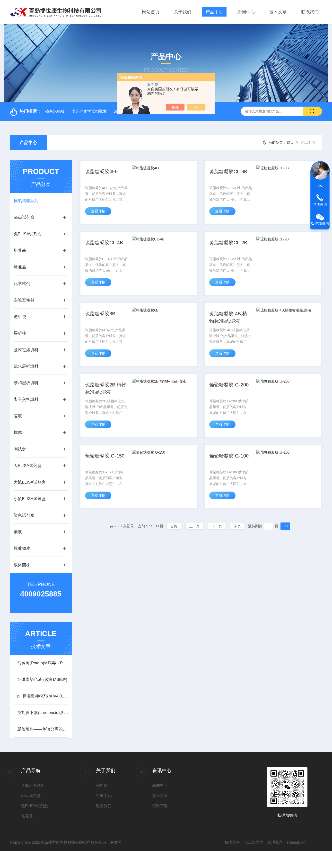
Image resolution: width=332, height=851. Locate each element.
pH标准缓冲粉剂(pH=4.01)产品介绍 (42, 696)
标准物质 (22, 548)
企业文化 (104, 796)
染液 (18, 532)
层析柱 (20, 333)
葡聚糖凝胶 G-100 (229, 455)
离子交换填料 (26, 399)
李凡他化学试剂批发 (89, 111)
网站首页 (150, 11)
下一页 (217, 526)
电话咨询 (320, 204)
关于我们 (182, 11)
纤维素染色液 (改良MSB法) (42, 679)
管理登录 (275, 842)
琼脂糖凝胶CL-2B (228, 242)
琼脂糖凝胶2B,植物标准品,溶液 (105, 388)
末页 (237, 526)
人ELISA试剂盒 (28, 465)
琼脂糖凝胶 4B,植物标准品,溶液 (228, 317)
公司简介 (104, 785)
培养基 (20, 250)
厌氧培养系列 (26, 201)
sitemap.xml (297, 842)
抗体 (18, 432)
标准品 (20, 267)
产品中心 (214, 11)
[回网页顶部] (320, 186)
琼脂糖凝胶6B (100, 313)
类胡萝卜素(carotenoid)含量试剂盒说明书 (42, 712)
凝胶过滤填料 (26, 350)
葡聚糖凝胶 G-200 (229, 384)
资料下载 (160, 806)
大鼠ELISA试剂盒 (30, 482)
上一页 (194, 526)
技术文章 (278, 11)
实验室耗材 (24, 300)
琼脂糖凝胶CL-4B (104, 242)
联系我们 (310, 11)
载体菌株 (22, 565)
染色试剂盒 (24, 515)
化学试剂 (22, 283)
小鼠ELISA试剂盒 (30, 498)
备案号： (118, 842)
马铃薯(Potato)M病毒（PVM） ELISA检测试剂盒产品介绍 (42, 663)
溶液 (18, 416)
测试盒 (20, 449)
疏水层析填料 (26, 366)
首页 (290, 142)
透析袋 (20, 316)
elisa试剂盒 (24, 217)
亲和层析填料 (26, 383)
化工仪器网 (253, 842)
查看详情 (98, 211)
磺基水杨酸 (55, 111)
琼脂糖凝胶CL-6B (228, 171)
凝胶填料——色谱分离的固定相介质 (42, 729)
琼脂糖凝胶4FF (101, 171)
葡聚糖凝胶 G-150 (104, 455)
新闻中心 (246, 11)
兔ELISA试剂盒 (28, 234)
